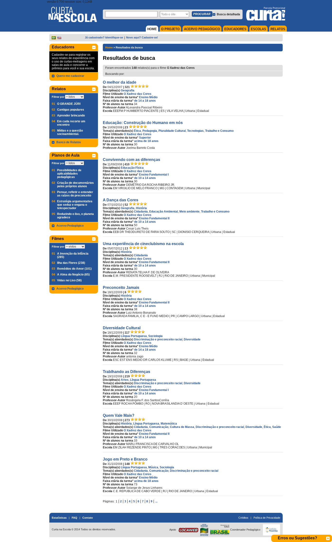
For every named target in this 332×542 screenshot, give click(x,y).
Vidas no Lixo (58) (69, 280)
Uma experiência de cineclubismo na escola (143, 244)
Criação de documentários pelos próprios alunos (75, 184)
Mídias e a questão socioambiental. (70, 132)
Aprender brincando (71, 115)
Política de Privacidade (266, 517)
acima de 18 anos (146, 141)
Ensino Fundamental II (154, 218)
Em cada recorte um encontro (71, 123)
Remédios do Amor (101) (74, 268)
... (156, 501)
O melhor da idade (119, 82)
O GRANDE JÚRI (68, 104)
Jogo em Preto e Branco (125, 459)
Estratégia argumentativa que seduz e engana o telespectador (74, 205)
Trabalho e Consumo (219, 131)
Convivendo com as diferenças (131, 160)
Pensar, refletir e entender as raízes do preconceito (75, 193)
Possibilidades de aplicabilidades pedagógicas (69, 174)
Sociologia (155, 336)
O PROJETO (170, 29)
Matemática (169, 423)
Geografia (127, 90)
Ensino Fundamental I (154, 174)
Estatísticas (59, 517)
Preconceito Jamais (121, 287)
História (141, 208)
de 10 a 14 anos (145, 178)
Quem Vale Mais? (118, 415)
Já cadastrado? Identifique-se (104, 37)
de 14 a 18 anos (145, 100)
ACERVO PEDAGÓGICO (202, 29)
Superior (145, 137)
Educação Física (132, 167)
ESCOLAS (258, 29)
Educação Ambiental (163, 211)
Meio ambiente (189, 211)
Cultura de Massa (182, 427)
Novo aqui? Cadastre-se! (142, 37)
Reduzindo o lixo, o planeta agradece (75, 215)
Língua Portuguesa (134, 336)
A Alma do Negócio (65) (73, 274)
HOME (152, 29)
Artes (125, 380)
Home (109, 47)
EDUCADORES (235, 29)
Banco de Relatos (68, 142)
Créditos (243, 517)
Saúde (276, 427)
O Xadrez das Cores (137, 94)
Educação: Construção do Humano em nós (143, 123)
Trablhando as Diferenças (126, 372)
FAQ (74, 517)
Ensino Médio (148, 97)
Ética (137, 131)
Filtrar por (58, 96)
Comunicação (158, 427)
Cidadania (141, 211)
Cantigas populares (70, 109)
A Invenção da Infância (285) (72, 255)
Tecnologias (195, 131)
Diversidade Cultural (121, 328)
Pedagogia (149, 131)
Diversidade (192, 339)
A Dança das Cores (120, 200)
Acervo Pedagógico (70, 225)
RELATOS (278, 29)
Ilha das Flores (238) (71, 263)
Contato (87, 517)
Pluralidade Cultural (172, 131)
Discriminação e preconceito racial (158, 339)
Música (153, 467)
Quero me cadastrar (70, 76)
